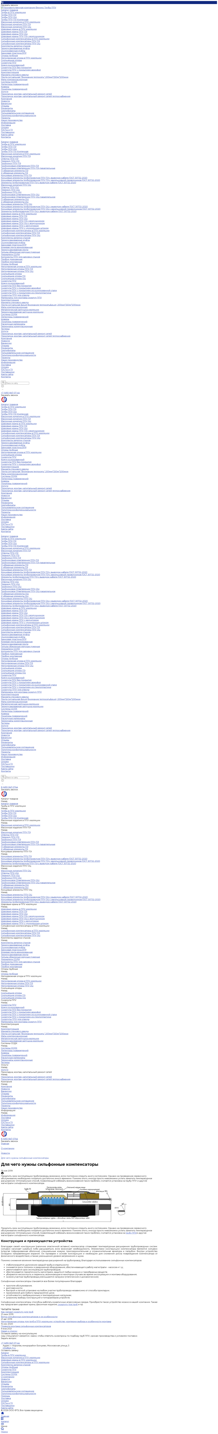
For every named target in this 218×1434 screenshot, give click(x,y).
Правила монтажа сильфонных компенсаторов (26, 1326)
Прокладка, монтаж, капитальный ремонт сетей (26, 94)
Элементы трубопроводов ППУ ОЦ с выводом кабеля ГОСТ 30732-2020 (38, 211)
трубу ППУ (131, 1233)
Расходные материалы (13, 324)
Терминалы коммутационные (17, 326)
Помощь (5, 1396)
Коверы (5, 87)
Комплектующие (10, 72)
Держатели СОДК (10, 254)
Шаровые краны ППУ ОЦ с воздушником (23, 223)
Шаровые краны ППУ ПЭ (14, 31)
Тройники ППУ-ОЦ (11, 192)
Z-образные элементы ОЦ (14, 202)
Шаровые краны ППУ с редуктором (20, 226)
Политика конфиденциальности (18, 115)
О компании (7, 1377)
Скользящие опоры (11, 60)
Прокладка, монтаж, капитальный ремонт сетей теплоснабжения (35, 96)
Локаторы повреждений (14, 89)
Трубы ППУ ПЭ (8, 15)
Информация (8, 362)
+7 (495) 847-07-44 (10, 393)
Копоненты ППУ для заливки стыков (20, 257)
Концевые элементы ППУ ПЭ (16, 175)
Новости (5, 101)
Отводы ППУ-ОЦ (10, 187)
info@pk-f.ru (9, 1348)
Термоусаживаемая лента (14, 250)
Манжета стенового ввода (15, 75)
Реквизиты (7, 108)
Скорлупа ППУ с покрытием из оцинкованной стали (29, 290)
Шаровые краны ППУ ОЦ (14, 34)
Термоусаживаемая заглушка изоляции (22, 312)
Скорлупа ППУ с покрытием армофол (21, 70)
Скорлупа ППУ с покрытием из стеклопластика (26, 293)
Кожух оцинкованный (12, 65)
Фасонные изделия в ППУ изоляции (20, 22)
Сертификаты (8, 111)
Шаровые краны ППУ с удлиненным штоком (25, 228)
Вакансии (6, 103)
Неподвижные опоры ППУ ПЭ (17, 269)
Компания (6, 338)
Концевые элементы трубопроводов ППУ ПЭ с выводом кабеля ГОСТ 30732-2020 (44, 178)
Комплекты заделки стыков (15, 46)
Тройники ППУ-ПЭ (11, 163)
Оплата (5, 127)
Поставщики (8, 132)
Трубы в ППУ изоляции (13, 12)
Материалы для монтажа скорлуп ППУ (21, 297)
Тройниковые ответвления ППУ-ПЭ (20, 166)
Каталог (5, 1353)
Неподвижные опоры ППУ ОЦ (17, 271)
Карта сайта (7, 134)
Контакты (6, 377)
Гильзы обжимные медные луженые (20, 252)
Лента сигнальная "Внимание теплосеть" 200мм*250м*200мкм (34, 77)
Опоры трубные (9, 55)
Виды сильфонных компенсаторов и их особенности (29, 1317)
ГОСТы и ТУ (7, 130)
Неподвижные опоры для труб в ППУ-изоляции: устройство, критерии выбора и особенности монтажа (56, 1321)
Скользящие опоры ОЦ (13, 278)
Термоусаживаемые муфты (15, 48)
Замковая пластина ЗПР (13, 53)
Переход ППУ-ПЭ (10, 161)
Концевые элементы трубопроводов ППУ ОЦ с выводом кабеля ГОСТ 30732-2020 (44, 206)
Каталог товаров (9, 142)
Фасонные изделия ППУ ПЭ (16, 24)
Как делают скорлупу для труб (17, 1312)
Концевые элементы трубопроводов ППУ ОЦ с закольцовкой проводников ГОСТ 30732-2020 (50, 209)
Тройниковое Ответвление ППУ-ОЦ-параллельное (28, 197)
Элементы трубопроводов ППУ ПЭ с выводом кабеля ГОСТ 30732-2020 (38, 182)
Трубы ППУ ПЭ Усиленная (14, 19)
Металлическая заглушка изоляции (20, 309)
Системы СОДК (9, 82)
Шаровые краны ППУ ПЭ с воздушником (22, 36)
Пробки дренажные (11, 259)
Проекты (5, 357)
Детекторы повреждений (15, 84)
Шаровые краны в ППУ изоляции (19, 29)
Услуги (4, 331)
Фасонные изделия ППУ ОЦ (16, 27)
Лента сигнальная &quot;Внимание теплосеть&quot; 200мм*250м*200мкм (40, 305)
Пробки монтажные (11, 262)
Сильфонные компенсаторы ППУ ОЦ (20, 43)
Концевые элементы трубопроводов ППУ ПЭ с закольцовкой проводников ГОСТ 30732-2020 (50, 180)
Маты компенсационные (14, 79)
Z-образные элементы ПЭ (14, 173)
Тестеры (5, 329)
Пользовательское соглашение (17, 113)
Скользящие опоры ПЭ (13, 276)
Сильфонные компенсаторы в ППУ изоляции (25, 39)
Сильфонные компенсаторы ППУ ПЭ (20, 41)
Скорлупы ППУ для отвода (15, 295)
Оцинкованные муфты (13, 51)
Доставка (6, 125)
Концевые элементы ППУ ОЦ (16, 204)
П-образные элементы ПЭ (14, 170)
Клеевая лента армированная (17, 247)
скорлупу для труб (68, 1304)
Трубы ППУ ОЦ (9, 17)
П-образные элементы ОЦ (15, 199)
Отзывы (5, 106)
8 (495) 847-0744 (9, 787)
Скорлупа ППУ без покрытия (16, 67)
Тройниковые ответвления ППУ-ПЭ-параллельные (28, 168)
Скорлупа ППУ (8, 63)
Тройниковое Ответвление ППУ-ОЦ (20, 194)
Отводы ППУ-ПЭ (9, 158)
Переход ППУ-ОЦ (10, 190)
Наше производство (12, 360)
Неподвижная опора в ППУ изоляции (21, 58)
